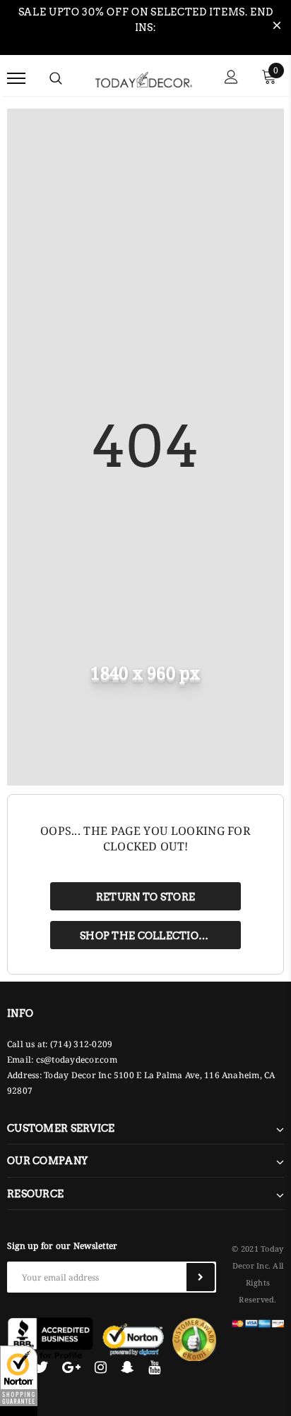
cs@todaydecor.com (76, 1060)
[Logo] (143, 77)
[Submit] (200, 1277)
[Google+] (71, 1367)
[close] (277, 27)
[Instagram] (101, 1367)
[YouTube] (154, 1367)
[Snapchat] (127, 1367)
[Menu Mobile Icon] (16, 79)
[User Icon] (231, 78)
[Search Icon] (55, 78)
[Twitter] (40, 1367)
